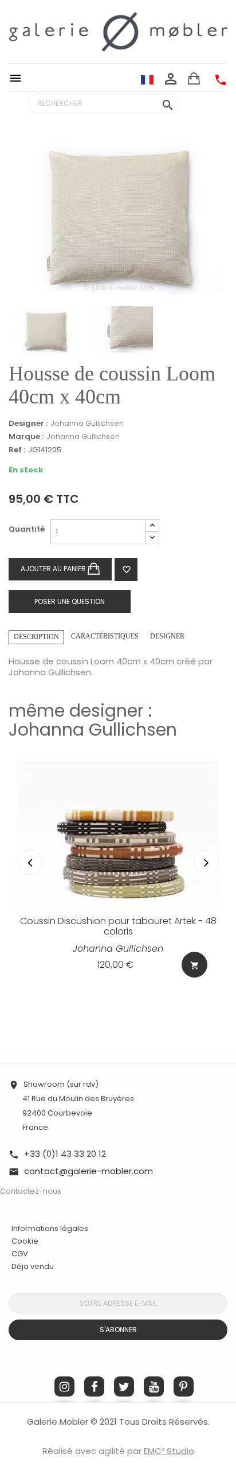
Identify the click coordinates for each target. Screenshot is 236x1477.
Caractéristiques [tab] (105, 636)
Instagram (64, 1386)
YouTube (154, 1386)
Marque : (26, 437)
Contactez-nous (30, 1191)
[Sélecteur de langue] (147, 79)
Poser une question (69, 601)
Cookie (24, 1241)
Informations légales (49, 1228)
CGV (19, 1253)
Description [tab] (36, 637)
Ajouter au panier (54, 569)
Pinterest (184, 1386)
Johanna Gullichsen (87, 423)
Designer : (28, 424)
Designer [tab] (167, 636)
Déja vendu (32, 1266)
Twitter (124, 1386)
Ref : (17, 450)
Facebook (94, 1386)
